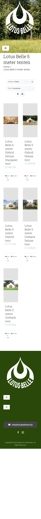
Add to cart (8, 178)
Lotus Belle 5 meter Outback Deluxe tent (30, 235)
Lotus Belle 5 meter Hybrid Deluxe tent (29, 151)
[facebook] (18, 432)
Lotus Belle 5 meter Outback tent (10, 313)
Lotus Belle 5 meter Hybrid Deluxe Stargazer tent (11, 152)
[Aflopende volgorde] (32, 81)
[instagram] (23, 432)
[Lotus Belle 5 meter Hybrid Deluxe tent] (30, 120)
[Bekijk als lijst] (22, 94)
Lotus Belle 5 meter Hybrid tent (9, 233)
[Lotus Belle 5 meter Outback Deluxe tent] (30, 205)
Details (14, 176)
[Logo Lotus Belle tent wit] (20, 356)
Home (6, 66)
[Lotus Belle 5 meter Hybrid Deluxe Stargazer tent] (11, 120)
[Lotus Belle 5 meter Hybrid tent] (11, 205)
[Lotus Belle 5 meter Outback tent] (11, 285)
